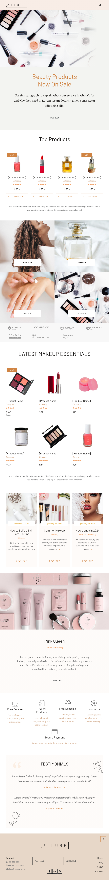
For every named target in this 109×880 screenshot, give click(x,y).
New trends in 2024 (87, 530)
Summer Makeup (54, 530)
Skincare (21, 538)
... (21, 552)
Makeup (54, 534)
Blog (101, 862)
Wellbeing (91, 534)
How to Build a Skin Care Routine (21, 532)
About (100, 866)
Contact (99, 871)
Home (100, 858)
